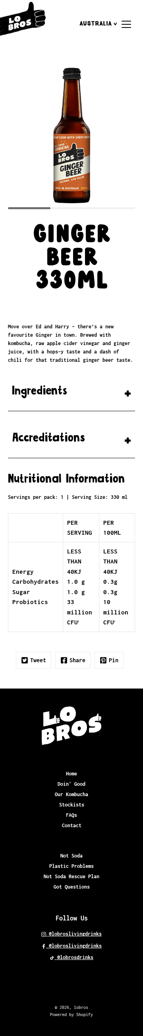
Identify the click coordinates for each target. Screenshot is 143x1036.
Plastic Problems (71, 866)
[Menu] (126, 24)
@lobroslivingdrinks (74, 934)
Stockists (71, 805)
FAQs (71, 815)
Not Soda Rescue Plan (71, 876)
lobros (81, 1007)
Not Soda (71, 856)
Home (71, 774)
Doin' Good (71, 784)
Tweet (38, 660)
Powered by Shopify (71, 1014)
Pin (113, 660)
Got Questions (72, 887)
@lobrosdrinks (73, 957)
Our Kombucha (71, 794)
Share (77, 660)
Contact (71, 825)
